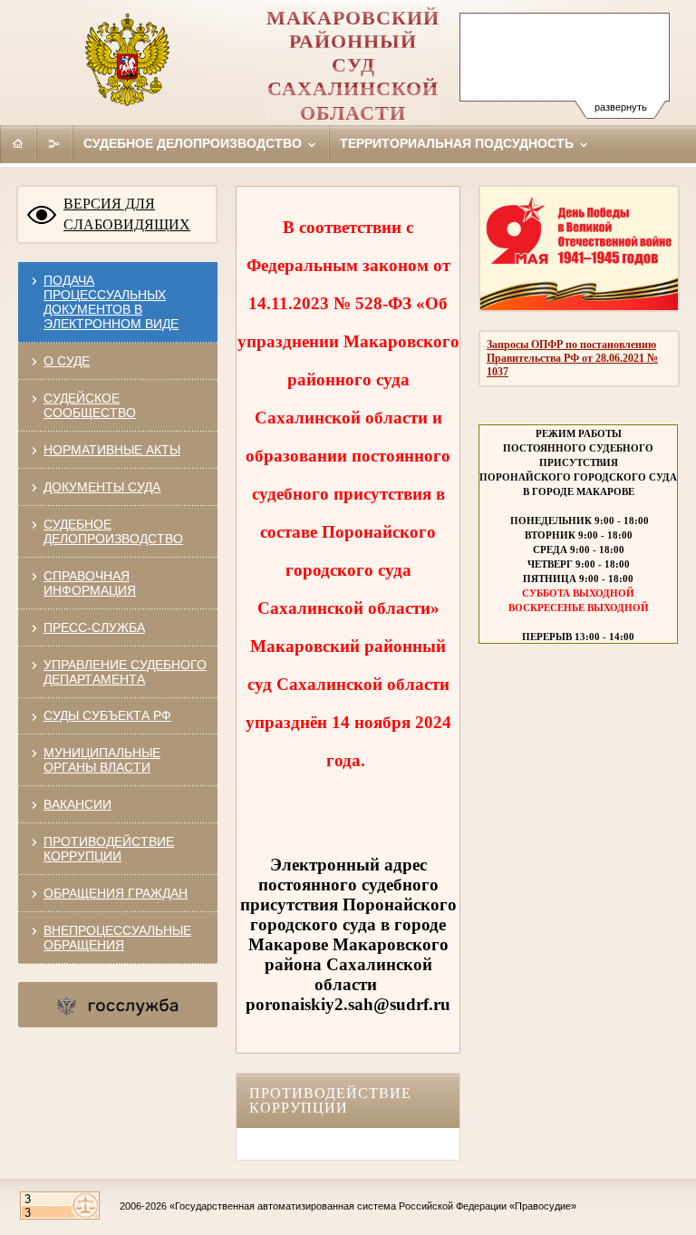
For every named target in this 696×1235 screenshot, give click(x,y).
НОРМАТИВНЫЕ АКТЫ (112, 449)
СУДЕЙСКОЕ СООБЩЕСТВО (90, 405)
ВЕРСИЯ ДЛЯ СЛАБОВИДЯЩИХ (126, 214)
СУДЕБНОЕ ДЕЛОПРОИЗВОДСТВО (113, 531)
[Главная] (18, 143)
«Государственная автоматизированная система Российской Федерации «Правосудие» (372, 1206)
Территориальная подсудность (458, 143)
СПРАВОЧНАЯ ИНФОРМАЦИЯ (90, 583)
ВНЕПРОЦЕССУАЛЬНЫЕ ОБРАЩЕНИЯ (117, 937)
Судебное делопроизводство (194, 143)
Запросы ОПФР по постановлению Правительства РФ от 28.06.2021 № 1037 (572, 358)
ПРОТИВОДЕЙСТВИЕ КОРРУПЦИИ (109, 848)
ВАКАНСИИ (77, 804)
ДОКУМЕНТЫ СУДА (102, 487)
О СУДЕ (67, 361)
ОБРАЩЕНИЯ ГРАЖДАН (116, 893)
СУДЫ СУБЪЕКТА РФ (107, 715)
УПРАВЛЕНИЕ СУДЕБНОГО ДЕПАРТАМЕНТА (125, 671)
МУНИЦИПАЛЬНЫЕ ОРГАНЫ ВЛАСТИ (102, 759)
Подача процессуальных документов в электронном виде (111, 302)
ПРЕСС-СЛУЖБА (94, 627)
